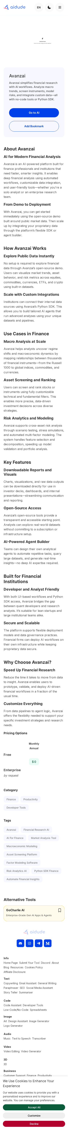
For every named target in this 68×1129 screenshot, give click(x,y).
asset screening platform (22, 854)
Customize (34, 1115)
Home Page (11, 962)
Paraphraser (11, 987)
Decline (34, 1123)
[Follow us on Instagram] (29, 943)
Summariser (26, 992)
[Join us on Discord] (20, 943)
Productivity (30, 799)
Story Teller (11, 992)
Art (5, 1021)
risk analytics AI (17, 870)
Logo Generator (13, 1025)
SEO (22, 987)
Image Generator (39, 1021)
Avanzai (11, 829)
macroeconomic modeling (22, 846)
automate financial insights (23, 879)
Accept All (34, 1107)
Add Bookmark (34, 126)
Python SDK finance (46, 870)
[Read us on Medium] (47, 943)
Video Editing (12, 1051)
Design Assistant (18, 1021)
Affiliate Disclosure (15, 971)
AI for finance (15, 837)
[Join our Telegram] (38, 943)
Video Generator (31, 1051)
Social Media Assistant (39, 987)
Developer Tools (16, 807)
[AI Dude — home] (14, 7)
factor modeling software (22, 862)
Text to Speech (21, 1038)
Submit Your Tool (29, 962)
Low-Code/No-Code (16, 1009)
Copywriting (11, 983)
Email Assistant (27, 983)
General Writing (47, 983)
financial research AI (36, 829)
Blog (6, 967)
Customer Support (14, 1075)
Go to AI (34, 112)
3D (5, 1064)
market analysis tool (43, 837)
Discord (45, 962)
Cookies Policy (34, 967)
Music (7, 1038)
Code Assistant (12, 1005)
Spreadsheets (38, 1009)
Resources (17, 967)
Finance (11, 799)
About (55, 962)
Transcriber (39, 1038)
